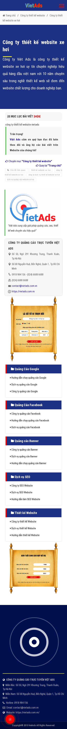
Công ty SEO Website (22, 485)
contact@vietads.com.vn (24, 285)
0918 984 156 (18, 274)
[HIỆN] (37, 116)
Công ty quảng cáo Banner (24, 449)
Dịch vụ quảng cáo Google (24, 384)
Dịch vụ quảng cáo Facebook (25, 427)
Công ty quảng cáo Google (24, 391)
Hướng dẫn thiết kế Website (25, 535)
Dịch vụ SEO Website (21, 492)
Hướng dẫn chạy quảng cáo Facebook (30, 420)
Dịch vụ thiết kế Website (23, 528)
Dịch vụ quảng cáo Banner (24, 456)
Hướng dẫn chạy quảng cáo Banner (28, 463)
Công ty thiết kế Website (23, 521)
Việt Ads (15, 139)
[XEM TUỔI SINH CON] (33, 567)
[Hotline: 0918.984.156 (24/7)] (10, 719)
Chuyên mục (30, 161)
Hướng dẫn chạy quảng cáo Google (28, 377)
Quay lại (50, 165)
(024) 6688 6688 (35, 274)
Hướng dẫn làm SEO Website (25, 499)
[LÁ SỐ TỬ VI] (33, 328)
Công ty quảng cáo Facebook (25, 413)
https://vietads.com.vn (23, 291)
